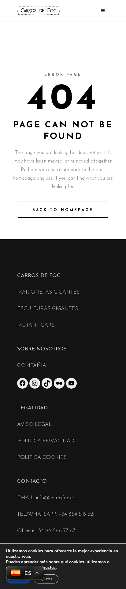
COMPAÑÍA (31, 365)
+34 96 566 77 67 (55, 530)
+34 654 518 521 (76, 514)
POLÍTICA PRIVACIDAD (45, 441)
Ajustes (46, 578)
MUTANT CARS (35, 325)
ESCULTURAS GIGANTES (47, 308)
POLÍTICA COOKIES (42, 457)
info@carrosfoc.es (55, 497)
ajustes (49, 567)
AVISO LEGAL (34, 424)
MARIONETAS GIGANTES (48, 292)
